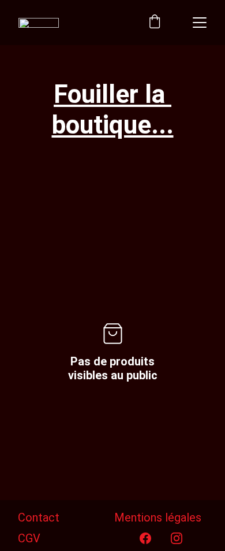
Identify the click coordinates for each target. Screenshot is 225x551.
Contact (38, 517)
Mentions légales (157, 517)
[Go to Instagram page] (176, 538)
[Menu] (200, 22)
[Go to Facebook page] (145, 538)
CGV (29, 538)
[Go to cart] (154, 22)
